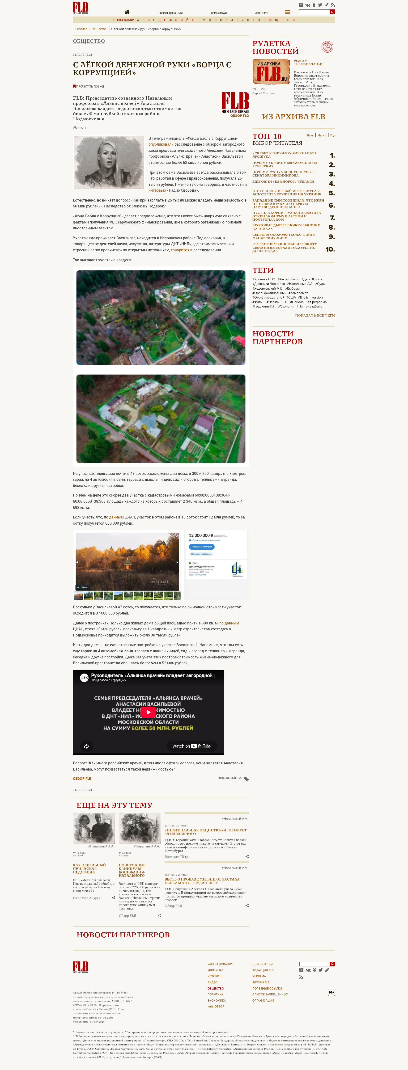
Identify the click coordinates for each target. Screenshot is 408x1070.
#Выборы (292, 288)
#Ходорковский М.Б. (267, 288)
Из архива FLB (294, 117)
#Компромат (298, 293)
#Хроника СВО (263, 279)
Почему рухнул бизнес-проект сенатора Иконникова (283, 174)
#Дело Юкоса (312, 279)
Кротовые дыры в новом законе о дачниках (286, 227)
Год (332, 135)
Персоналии (262, 964)
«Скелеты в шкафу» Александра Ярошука (284, 155)
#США (291, 297)
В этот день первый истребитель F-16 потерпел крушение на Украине (287, 193)
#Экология (286, 306)
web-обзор (216, 1006)
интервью (157, 190)
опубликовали (161, 144)
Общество (89, 41)
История (261, 13)
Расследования (170, 13)
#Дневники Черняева (268, 284)
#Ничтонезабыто (309, 306)
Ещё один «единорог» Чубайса (283, 182)
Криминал (218, 13)
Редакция (263, 970)
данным (116, 516)
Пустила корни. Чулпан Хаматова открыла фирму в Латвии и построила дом (286, 216)
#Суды (320, 284)
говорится (179, 249)
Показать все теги (315, 315)
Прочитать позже (90, 86)
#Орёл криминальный (269, 293)
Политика (215, 994)
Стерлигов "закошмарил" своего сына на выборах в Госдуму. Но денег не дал (284, 248)
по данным (229, 622)
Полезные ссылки (267, 988)
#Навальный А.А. (230, 777)
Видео (212, 982)
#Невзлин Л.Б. (277, 302)
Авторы (261, 982)
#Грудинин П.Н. (264, 306)
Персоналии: (123, 20)
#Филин (258, 302)
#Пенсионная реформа (308, 302)
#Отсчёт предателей (268, 297)
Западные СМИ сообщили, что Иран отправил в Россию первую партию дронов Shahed (288, 204)
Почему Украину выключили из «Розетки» (284, 165)
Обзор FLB (239, 116)
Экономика (217, 1000)
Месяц (322, 135)
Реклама (259, 976)
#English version (310, 297)
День (310, 135)
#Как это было (288, 279)
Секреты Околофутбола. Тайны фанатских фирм (284, 237)
